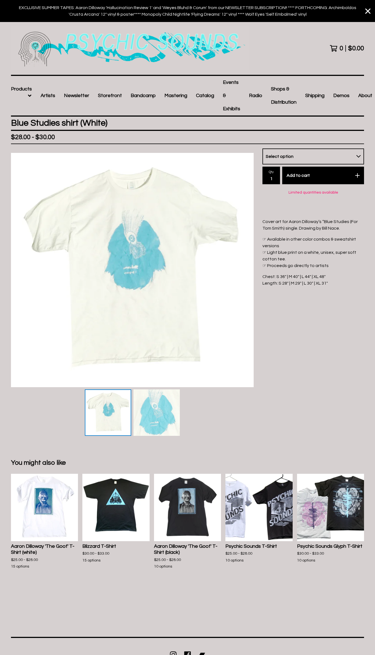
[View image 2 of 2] (156, 412)
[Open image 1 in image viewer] (132, 270)
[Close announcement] (368, 11)
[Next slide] (246, 270)
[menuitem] (21, 95)
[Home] (130, 48)
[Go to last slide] (18, 270)
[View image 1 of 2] (108, 412)
